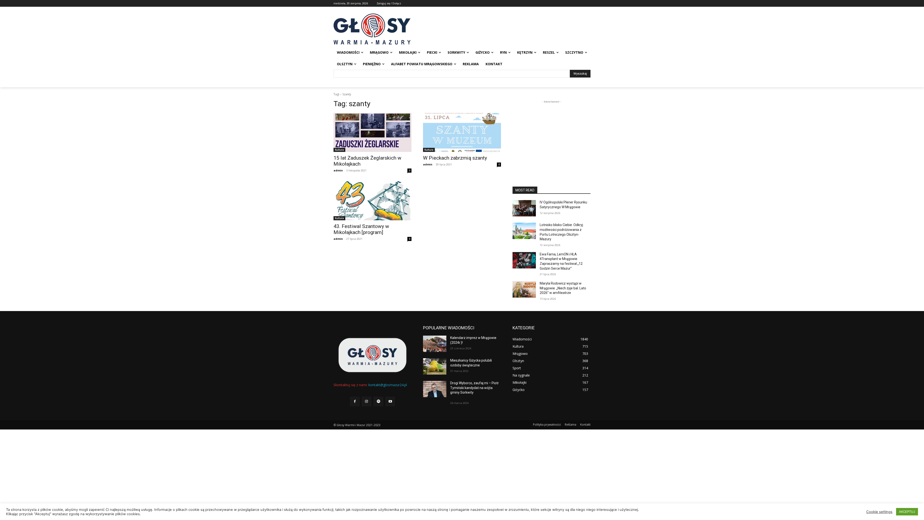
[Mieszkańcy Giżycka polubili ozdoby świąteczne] (434, 366)
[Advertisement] (551, 134)
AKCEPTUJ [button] (907, 512)
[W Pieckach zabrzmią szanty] (462, 132)
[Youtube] (390, 401)
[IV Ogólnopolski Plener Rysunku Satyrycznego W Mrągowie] (524, 208)
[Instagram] (366, 401)
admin (338, 170)
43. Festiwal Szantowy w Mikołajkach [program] (361, 229)
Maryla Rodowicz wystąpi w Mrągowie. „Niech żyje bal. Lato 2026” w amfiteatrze (563, 288)
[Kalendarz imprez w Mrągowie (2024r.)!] (434, 344)
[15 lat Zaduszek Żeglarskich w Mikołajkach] (372, 132)
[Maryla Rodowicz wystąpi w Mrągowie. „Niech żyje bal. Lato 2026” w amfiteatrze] (524, 289)
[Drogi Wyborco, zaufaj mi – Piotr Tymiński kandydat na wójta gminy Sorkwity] (434, 389)
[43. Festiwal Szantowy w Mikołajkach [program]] (372, 200)
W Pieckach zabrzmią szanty (455, 158)
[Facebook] (354, 401)
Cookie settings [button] (879, 512)
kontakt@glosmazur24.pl (387, 385)
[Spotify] (378, 401)
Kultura (339, 149)
